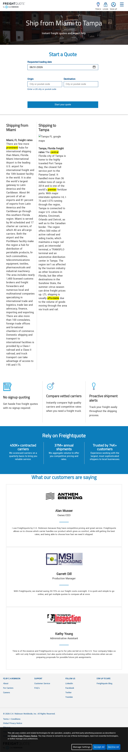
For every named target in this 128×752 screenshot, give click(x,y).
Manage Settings (82, 746)
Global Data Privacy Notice (24, 736)
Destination (69, 79)
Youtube (69, 697)
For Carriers (8, 688)
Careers (6, 692)
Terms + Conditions (11, 719)
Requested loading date (39, 62)
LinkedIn (69, 683)
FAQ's (37, 688)
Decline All (113, 746)
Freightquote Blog (104, 683)
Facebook (69, 688)
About (5, 683)
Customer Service (42, 683)
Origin (30, 79)
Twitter (68, 692)
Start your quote (63, 104)
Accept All (99, 746)
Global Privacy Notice (12, 723)
